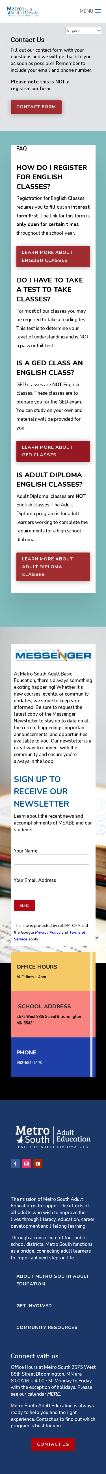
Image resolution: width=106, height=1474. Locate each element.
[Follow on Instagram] (26, 1163)
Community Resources (47, 1327)
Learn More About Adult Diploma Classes (47, 566)
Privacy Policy (47, 932)
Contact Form (36, 107)
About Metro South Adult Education (52, 1280)
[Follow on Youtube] (37, 1163)
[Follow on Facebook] (15, 1163)
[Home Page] (23, 11)
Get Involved (34, 1306)
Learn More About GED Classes (47, 451)
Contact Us (53, 1444)
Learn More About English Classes (47, 256)
